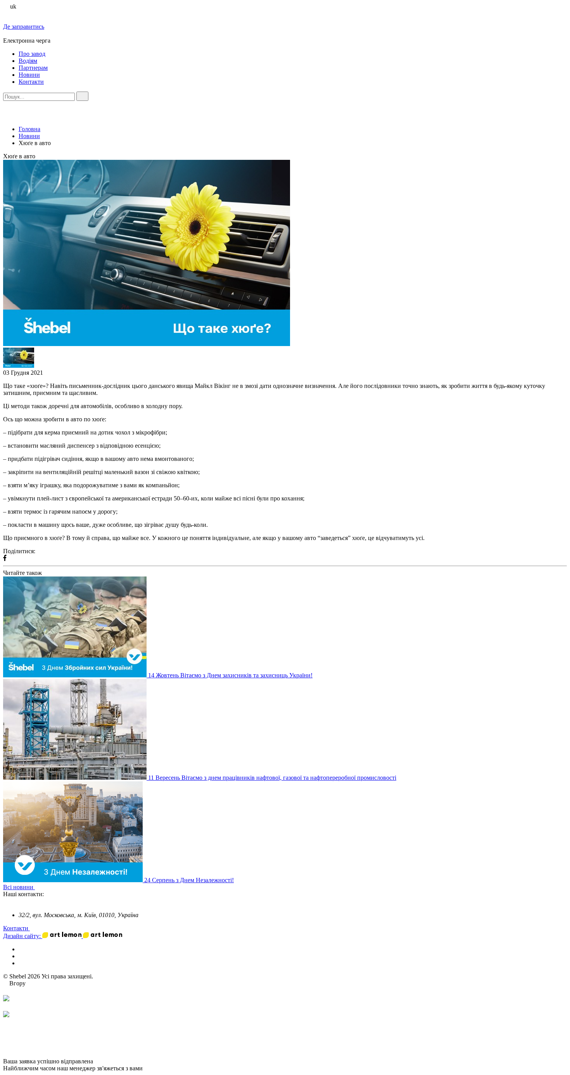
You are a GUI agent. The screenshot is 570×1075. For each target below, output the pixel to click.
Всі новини (19, 887)
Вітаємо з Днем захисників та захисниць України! (246, 675)
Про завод (32, 53)
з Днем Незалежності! (205, 880)
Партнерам (33, 67)
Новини (29, 74)
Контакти (31, 81)
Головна (29, 129)
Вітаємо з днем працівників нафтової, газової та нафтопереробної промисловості (288, 777)
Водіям (28, 60)
